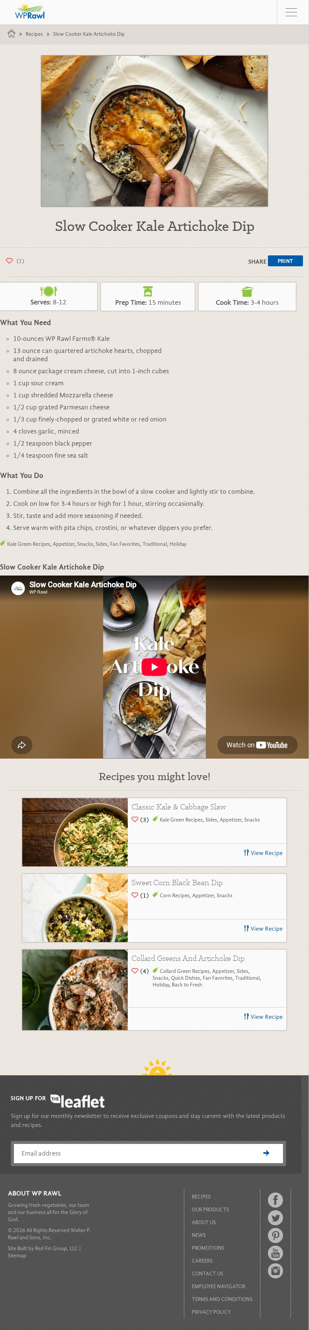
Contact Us (207, 1273)
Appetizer (64, 544)
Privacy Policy (211, 1312)
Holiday (178, 544)
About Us (204, 1222)
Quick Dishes (185, 978)
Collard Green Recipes (185, 971)
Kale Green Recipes (28, 544)
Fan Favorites (125, 544)
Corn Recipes (175, 895)
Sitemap (17, 1255)
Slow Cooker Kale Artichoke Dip (89, 34)
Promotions (208, 1248)
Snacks (85, 544)
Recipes (34, 34)
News (199, 1235)
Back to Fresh (187, 985)
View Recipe (267, 853)
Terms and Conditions (222, 1299)
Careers (202, 1261)
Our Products (210, 1209)
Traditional (154, 544)
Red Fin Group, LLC (56, 1248)
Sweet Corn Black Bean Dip (177, 882)
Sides (101, 544)
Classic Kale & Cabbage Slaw (179, 807)
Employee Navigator (218, 1286)
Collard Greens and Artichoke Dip (188, 958)
